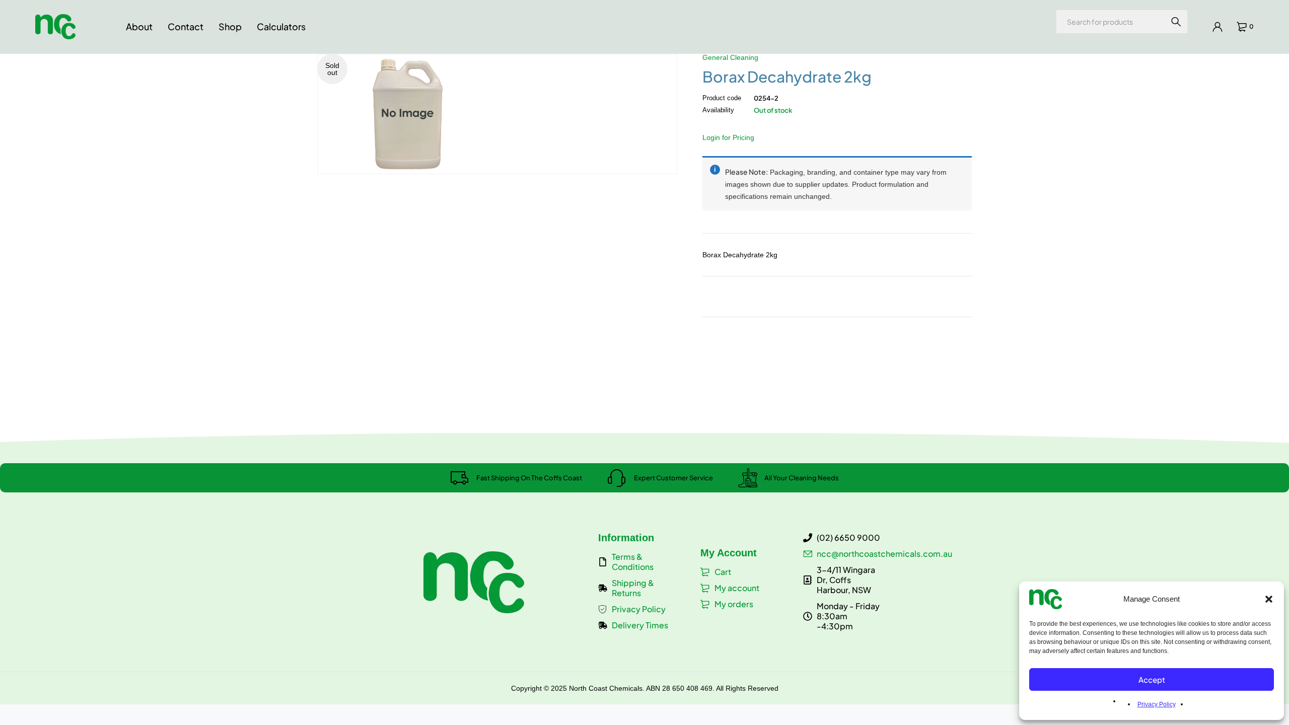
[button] (1269, 599)
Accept (1151, 679)
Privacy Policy (1156, 704)
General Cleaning (730, 57)
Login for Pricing (728, 137)
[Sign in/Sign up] (1217, 26)
